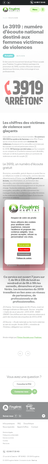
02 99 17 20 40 (39, 2)
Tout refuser (24, 250)
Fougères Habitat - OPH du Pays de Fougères (11, 9)
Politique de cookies (24, 258)
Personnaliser (24, 254)
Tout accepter (24, 245)
